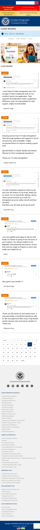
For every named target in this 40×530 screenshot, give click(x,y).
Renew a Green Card (7, 411)
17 (3, 348)
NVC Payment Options (8, 442)
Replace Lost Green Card (8, 414)
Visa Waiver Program (7, 451)
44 (17, 360)
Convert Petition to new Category (11, 482)
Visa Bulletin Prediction (8, 511)
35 (12, 356)
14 (25, 344)
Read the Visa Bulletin (8, 405)
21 (21, 348)
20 (17, 348)
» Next (22, 360)
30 (26, 352)
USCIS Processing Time (8, 516)
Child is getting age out (8, 431)
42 (8, 360)
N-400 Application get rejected (10, 462)
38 (26, 356)
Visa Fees (4, 440)
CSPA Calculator (6, 507)
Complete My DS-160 (7, 496)
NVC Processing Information (9, 438)
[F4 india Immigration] (3, 34)
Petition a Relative (7, 418)
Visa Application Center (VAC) (10, 500)
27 (12, 352)
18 (8, 348)
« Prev (4, 340)
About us (11, 34)
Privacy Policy (16, 526)
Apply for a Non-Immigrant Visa (10, 489)
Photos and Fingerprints (8, 449)
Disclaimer (24, 526)
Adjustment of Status (7, 409)
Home (6, 34)
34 (8, 356)
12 (16, 344)
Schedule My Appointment (9, 498)
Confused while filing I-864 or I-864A (11, 465)
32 (35, 352)
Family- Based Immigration (9, 396)
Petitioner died (6, 429)
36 (17, 356)
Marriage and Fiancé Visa (8, 400)
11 (12, 344)
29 (21, 352)
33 (3, 356)
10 (7, 344)
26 (8, 352)
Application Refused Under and (10, 476)
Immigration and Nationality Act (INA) (12, 456)
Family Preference (7, 403)
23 (30, 348)
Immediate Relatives (7, 398)
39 (30, 356)
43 (12, 360)
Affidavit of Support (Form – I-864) (11, 422)
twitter (24, 39)
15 (29, 344)
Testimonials (5, 460)
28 (17, 352)
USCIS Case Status (7, 514)
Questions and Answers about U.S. (19, 458)
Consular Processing (7, 407)
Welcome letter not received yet (10, 427)
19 (12, 348)
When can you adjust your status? (11, 480)
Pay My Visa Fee (6, 491)
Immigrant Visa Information (9, 474)
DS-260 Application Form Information (12, 447)
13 (20, 344)
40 (35, 356)
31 (30, 352)
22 (26, 348)
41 (3, 360)
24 (35, 348)
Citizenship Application (8, 416)
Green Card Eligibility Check (9, 509)
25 (3, 352)
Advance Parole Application (9, 425)
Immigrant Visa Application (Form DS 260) (13, 420)
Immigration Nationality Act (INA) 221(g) (13, 478)
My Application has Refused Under (11, 454)
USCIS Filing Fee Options (8, 445)
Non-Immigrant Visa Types (9, 494)
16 (34, 344)
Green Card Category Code (9, 467)
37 (21, 356)
